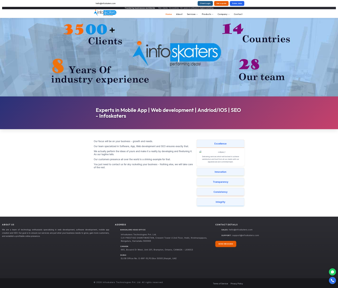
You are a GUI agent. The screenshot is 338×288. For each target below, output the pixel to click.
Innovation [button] (220, 171)
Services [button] (191, 14)
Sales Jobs (237, 3)
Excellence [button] (220, 143)
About (179, 14)
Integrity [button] (220, 202)
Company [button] (223, 14)
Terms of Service (220, 283)
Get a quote (221, 3)
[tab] (220, 144)
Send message (225, 244)
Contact (238, 14)
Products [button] (207, 14)
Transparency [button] (220, 181)
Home (169, 14)
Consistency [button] (220, 192)
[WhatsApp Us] (332, 271)
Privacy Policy (237, 283)
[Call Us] (332, 280)
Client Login (205, 3)
